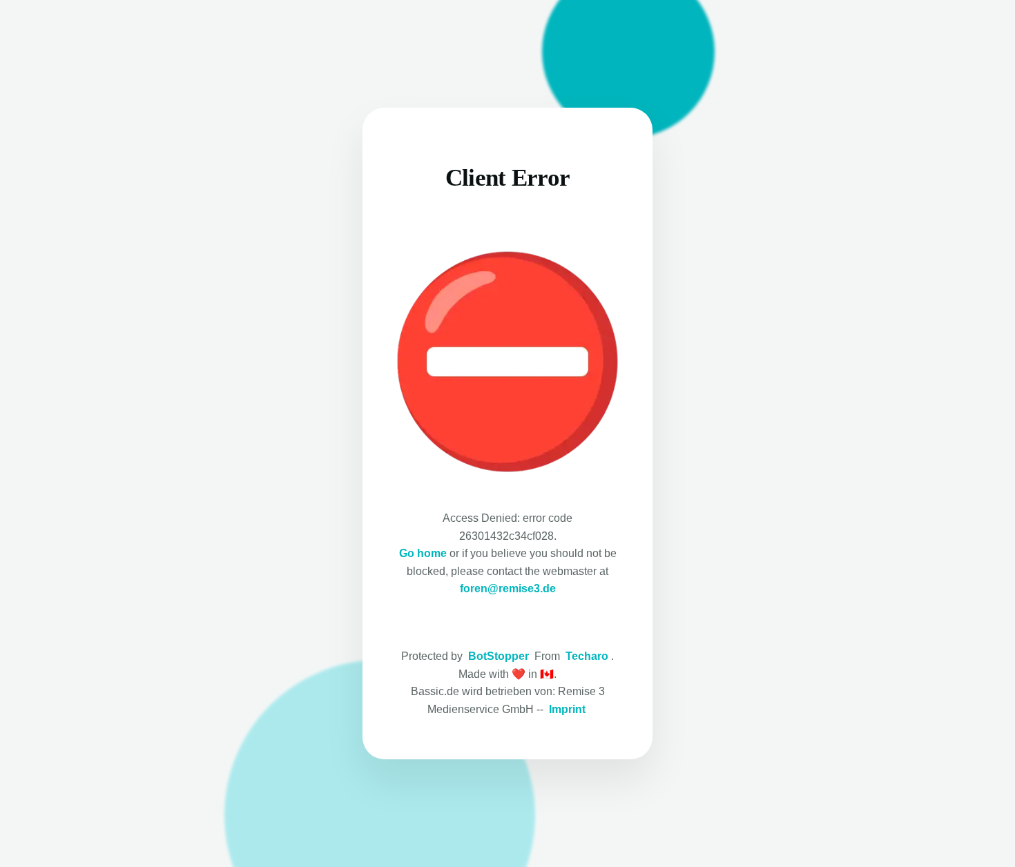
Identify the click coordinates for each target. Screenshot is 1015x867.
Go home (423, 553)
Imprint (567, 709)
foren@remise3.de (508, 588)
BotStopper (498, 656)
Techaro (587, 656)
